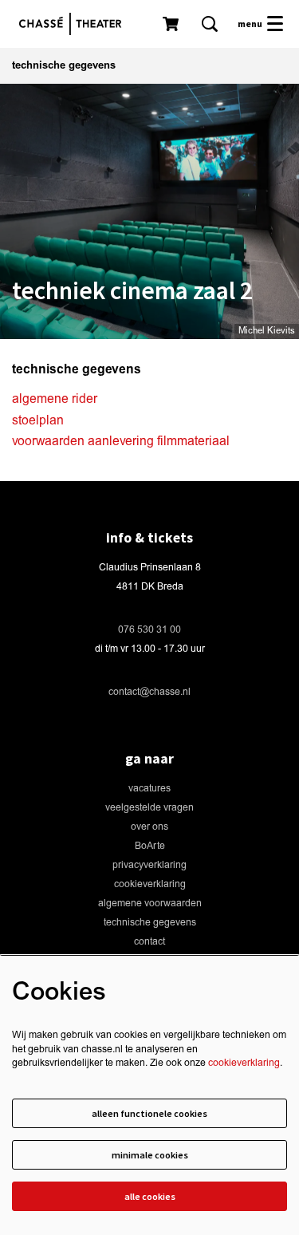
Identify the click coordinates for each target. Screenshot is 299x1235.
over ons (149, 827)
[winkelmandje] (172, 24)
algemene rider (54, 399)
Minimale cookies (150, 1155)
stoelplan (38, 420)
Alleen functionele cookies (149, 1113)
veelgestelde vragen (149, 808)
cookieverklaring (150, 884)
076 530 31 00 (149, 630)
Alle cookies (149, 1196)
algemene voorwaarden (150, 903)
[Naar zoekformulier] (210, 24)
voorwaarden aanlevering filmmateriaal (121, 441)
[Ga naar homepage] (74, 24)
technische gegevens (150, 923)
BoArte (150, 846)
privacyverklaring (149, 865)
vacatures (149, 789)
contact (149, 942)
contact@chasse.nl (149, 692)
